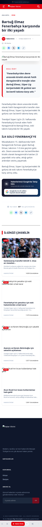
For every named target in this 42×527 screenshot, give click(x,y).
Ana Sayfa (5, 15)
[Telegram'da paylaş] (19, 48)
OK (36, 500)
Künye (5, 475)
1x (27, 524)
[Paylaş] (32, 524)
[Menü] (4, 6)
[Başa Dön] (38, 524)
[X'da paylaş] (14, 48)
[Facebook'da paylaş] (9, 48)
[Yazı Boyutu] (7, 524)
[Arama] (38, 6)
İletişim (6, 479)
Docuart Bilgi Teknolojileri (15, 519)
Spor (13, 15)
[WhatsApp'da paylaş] (4, 48)
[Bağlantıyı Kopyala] (24, 48)
